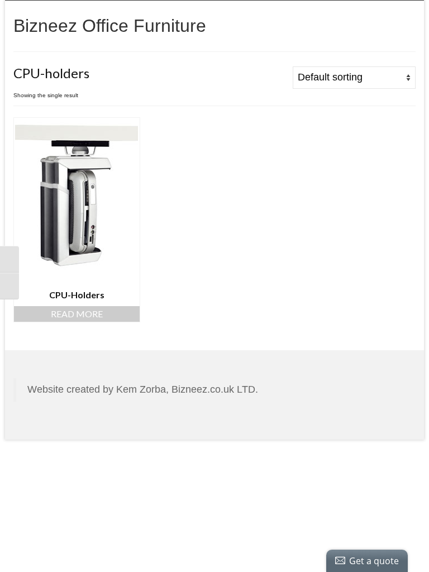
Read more (77, 313)
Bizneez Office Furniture (109, 26)
